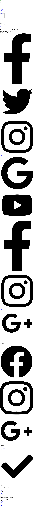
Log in (0, 23)
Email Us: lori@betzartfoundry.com (3, 1)
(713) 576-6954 (2, 493)
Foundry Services (4, 11)
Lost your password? (2, 24)
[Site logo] (3, 8)
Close (0, 507)
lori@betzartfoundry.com (4, 490)
